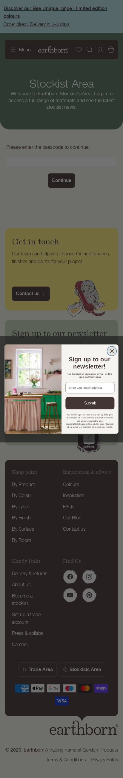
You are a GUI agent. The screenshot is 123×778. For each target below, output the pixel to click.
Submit (90, 403)
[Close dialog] (112, 351)
